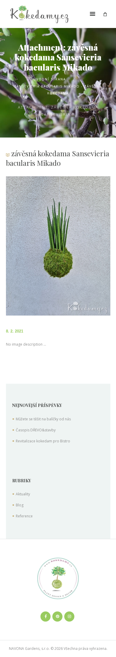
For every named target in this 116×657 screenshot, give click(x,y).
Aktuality (23, 494)
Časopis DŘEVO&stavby (36, 430)
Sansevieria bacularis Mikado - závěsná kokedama (58, 89)
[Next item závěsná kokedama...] (84, 246)
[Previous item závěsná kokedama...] (32, 246)
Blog (19, 505)
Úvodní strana (49, 79)
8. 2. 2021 (14, 331)
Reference (24, 516)
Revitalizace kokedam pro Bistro (43, 441)
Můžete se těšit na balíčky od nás (43, 419)
